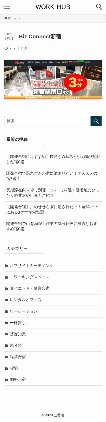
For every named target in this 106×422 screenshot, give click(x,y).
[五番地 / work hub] (53, 7)
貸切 (14, 368)
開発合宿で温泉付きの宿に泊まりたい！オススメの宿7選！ (51, 176)
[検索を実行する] (96, 121)
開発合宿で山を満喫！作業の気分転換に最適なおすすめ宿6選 (51, 226)
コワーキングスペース (29, 277)
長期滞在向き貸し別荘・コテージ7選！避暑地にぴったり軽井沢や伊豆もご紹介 (52, 193)
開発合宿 (18, 379)
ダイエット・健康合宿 (29, 288)
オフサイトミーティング (31, 266)
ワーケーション (24, 311)
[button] (99, 7)
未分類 (16, 345)
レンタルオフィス (26, 300)
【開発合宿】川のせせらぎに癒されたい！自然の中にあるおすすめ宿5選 (51, 209)
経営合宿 (18, 357)
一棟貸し (18, 323)
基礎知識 (18, 334)
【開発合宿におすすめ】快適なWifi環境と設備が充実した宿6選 (53, 159)
